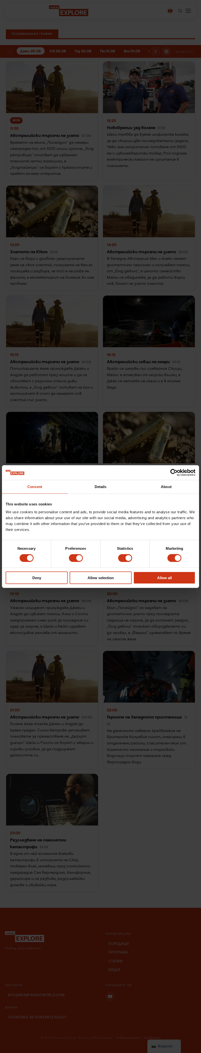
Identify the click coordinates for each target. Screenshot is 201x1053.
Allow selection (101, 577)
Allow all (164, 577)
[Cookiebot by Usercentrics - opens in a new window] (173, 472)
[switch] (76, 558)
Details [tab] (101, 487)
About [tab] (166, 487)
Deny (36, 577)
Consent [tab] (34, 487)
